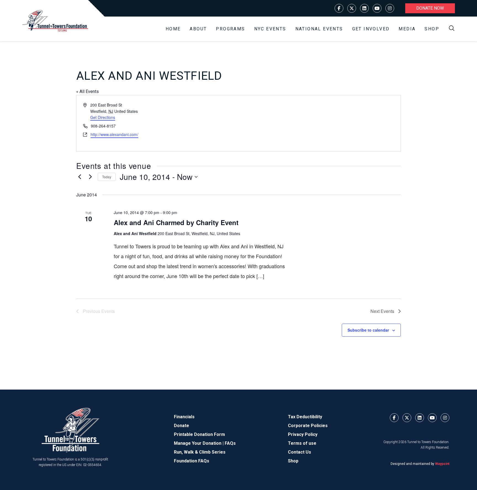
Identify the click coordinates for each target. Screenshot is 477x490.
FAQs (230, 443)
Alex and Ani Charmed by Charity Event (176, 222)
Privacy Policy (302, 434)
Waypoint (442, 464)
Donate (181, 425)
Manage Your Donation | (199, 443)
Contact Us (299, 452)
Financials (184, 416)
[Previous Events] (79, 177)
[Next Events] (90, 177)
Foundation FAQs (191, 461)
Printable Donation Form (199, 434)
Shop (432, 28)
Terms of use (302, 443)
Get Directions (102, 117)
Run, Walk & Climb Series (200, 452)
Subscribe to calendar (368, 330)
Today (106, 176)
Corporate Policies (308, 425)
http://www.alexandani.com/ (114, 134)
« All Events (87, 91)
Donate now (430, 8)
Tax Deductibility (305, 416)
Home (173, 28)
